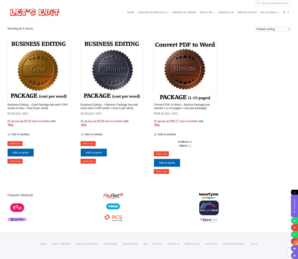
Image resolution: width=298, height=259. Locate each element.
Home (130, 12)
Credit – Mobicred (61, 244)
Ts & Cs (254, 244)
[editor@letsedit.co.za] (294, 227)
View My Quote (247, 12)
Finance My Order (184, 12)
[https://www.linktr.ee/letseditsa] (294, 248)
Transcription (130, 244)
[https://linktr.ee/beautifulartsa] (294, 255)
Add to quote (21, 152)
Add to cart (15, 143)
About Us (206, 12)
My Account (269, 12)
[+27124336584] (294, 220)
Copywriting (110, 244)
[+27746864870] (294, 234)
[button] (18, 134)
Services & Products (152, 12)
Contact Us (226, 12)
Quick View (15, 161)
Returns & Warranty (234, 244)
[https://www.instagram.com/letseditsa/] (294, 241)
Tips (145, 244)
